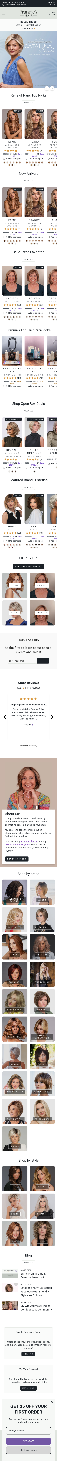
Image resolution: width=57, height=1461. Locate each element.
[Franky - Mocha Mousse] (35, 165)
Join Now (28, 1354)
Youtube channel (29, 841)
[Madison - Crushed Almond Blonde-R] (11, 317)
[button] (5, 717)
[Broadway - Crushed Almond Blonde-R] (55, 317)
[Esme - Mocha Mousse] (12, 165)
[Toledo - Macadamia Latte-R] (39, 317)
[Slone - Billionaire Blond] (52, 162)
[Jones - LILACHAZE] (12, 547)
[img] (32, 725)
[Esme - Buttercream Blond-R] (14, 162)
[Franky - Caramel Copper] (39, 162)
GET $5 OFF (28, 1441)
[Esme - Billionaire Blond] (8, 162)
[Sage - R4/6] (36, 545)
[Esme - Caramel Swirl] (20, 162)
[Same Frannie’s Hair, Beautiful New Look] (10, 1273)
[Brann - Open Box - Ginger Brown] (12, 471)
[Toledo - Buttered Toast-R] (27, 317)
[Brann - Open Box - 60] (9, 471)
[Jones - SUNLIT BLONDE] (20, 545)
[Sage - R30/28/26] (42, 545)
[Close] (52, 1402)
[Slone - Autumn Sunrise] (49, 162)
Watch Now (28, 1388)
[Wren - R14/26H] (54, 547)
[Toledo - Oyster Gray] (35, 319)
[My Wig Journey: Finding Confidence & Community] (10, 1305)
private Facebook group (17, 844)
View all (28, 103)
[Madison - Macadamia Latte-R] (17, 317)
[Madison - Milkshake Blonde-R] (20, 317)
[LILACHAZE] (15, 547)
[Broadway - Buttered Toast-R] (49, 317)
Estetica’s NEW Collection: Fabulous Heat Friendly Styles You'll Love (37, 1291)
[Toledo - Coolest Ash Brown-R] (30, 317)
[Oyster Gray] (15, 319)
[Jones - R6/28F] (11, 545)
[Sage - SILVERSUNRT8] (30, 545)
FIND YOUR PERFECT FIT (28, 566)
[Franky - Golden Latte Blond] (31, 165)
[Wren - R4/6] (52, 545)
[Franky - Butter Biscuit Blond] (33, 162)
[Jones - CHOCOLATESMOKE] (9, 547)
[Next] (52, 88)
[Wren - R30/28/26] (55, 545)
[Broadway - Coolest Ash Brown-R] (52, 317)
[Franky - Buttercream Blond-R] (36, 162)
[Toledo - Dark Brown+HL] (36, 317)
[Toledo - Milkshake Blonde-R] (42, 317)
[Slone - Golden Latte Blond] (54, 165)
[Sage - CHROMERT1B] (33, 545)
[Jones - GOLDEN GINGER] (5, 545)
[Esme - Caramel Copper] (17, 162)
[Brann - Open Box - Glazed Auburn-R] (15, 471)
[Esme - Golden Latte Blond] (9, 165)
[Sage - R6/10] (39, 545)
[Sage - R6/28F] (27, 545)
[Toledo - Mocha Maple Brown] (31, 319)
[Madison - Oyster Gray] (12, 319)
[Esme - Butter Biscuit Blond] (11, 162)
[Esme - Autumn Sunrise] (5, 162)
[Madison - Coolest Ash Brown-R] (8, 317)
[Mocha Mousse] (15, 165)
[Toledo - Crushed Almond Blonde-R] (33, 317)
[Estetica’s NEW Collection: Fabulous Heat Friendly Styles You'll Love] (10, 1287)
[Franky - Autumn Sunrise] (27, 162)
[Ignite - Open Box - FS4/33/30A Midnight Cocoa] (35, 471)
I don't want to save (28, 1450)
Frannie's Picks (16, 859)
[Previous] (47, 88)
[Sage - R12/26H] (31, 547)
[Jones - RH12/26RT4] (14, 545)
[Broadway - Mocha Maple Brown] (54, 319)
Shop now (27, 28)
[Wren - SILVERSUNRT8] (49, 545)
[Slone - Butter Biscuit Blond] (55, 162)
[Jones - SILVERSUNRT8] (17, 545)
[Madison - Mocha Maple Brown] (9, 319)
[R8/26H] (38, 547)
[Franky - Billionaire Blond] (30, 162)
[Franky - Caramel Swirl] (42, 162)
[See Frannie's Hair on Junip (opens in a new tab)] (34, 745)
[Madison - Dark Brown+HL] (14, 317)
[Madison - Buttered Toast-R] (5, 317)
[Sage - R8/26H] (35, 547)
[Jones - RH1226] (8, 545)
